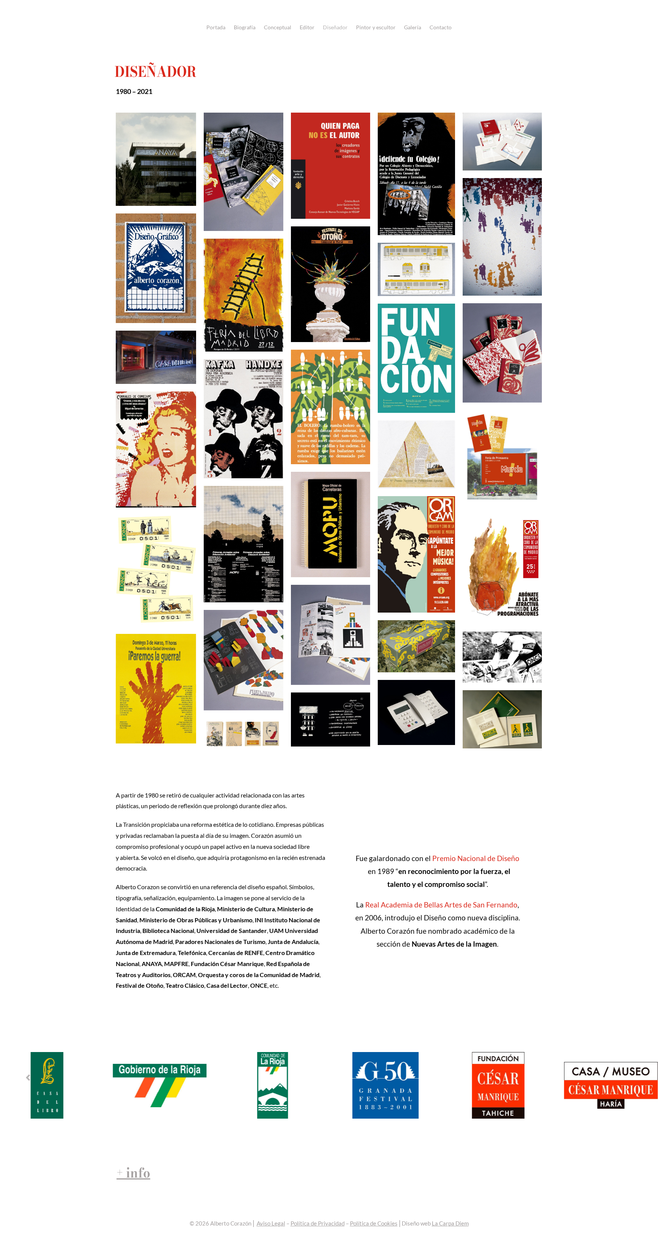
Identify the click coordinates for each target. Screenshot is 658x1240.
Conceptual (277, 27)
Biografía (245, 27)
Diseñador (335, 27)
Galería (412, 27)
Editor (307, 27)
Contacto (441, 27)
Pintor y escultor (376, 27)
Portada (215, 27)
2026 (202, 1223)
